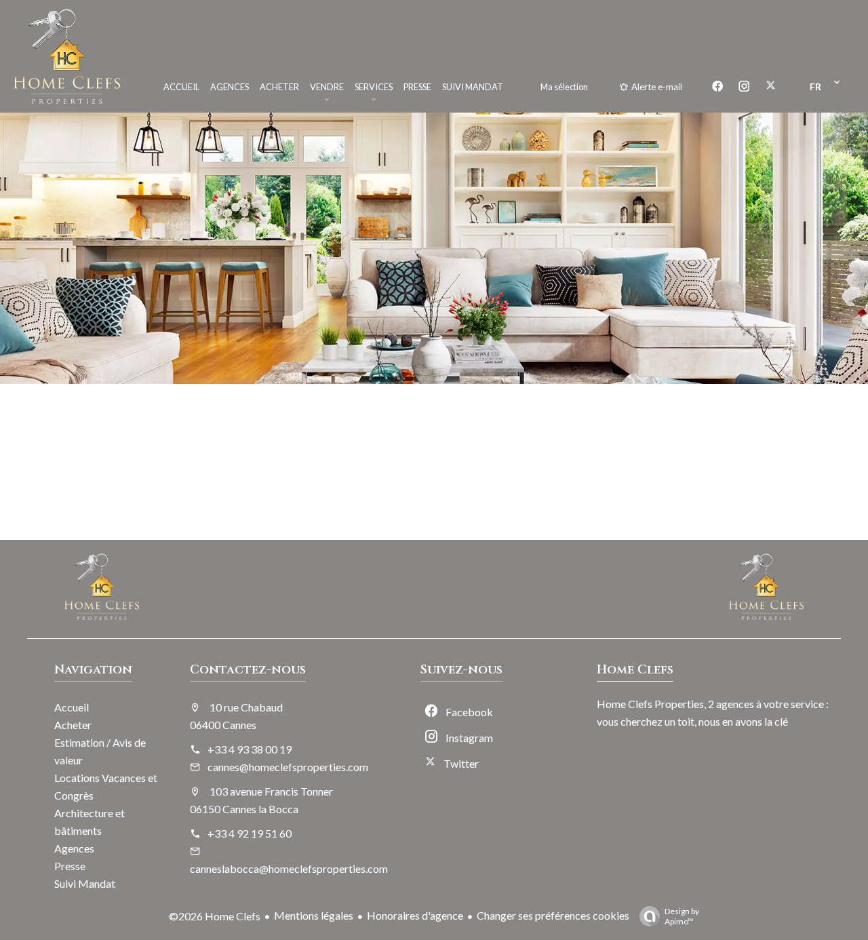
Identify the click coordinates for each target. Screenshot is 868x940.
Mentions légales (313, 915)
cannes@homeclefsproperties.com (288, 766)
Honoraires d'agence (415, 915)
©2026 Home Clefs (214, 915)
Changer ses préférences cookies (553, 915)
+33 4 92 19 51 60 (250, 833)
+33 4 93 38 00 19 (250, 749)
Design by (682, 916)
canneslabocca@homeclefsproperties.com (289, 868)
